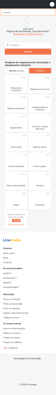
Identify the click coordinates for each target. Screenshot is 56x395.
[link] (16, 219)
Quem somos (9, 253)
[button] (52, 4)
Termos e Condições (12, 299)
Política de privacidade (12, 304)
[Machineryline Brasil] (18, 4)
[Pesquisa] (52, 12)
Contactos (7, 262)
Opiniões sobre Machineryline (15, 313)
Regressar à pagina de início (28, 34)
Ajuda (5, 258)
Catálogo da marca (11, 317)
